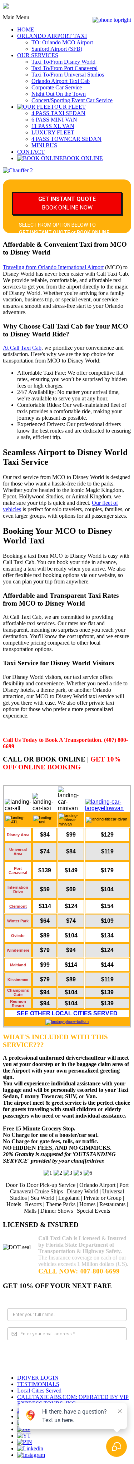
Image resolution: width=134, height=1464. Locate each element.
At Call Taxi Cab (22, 348)
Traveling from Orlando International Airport (53, 267)
